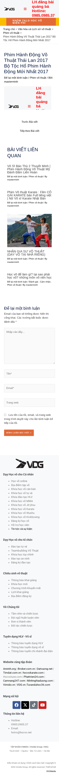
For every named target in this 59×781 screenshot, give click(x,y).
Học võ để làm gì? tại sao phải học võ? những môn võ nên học (29, 276)
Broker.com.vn (26, 668)
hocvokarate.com (33, 672)
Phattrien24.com (34, 676)
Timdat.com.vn (12, 672)
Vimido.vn (9, 684)
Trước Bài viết (29, 122)
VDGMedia (51, 771)
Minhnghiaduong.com (40, 680)
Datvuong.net (45, 668)
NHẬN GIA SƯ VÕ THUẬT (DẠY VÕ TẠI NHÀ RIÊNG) (26, 253)
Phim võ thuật (38, 77)
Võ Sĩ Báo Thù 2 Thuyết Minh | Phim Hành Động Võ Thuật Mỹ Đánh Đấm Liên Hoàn (28, 169)
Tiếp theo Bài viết (29, 131)
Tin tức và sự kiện (21, 528)
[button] (31, 22)
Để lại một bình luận (16, 77)
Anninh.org (9, 668)
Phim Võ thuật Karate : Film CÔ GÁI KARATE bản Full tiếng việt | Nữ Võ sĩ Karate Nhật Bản (29, 195)
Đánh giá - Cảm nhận (40, 281)
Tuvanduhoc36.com (38, 684)
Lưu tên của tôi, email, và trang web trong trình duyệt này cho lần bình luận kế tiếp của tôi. (28, 418)
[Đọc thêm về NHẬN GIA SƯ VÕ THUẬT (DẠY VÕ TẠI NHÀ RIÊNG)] (29, 230)
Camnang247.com (14, 680)
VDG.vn (21, 684)
